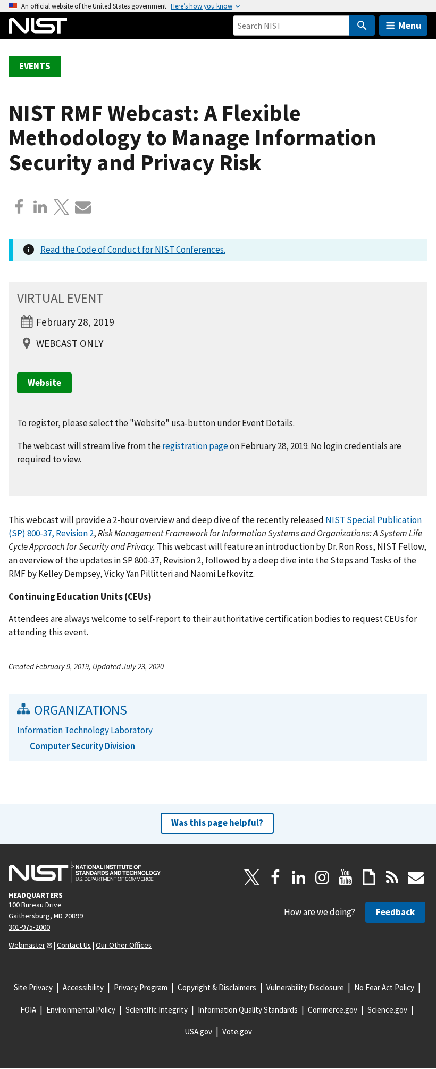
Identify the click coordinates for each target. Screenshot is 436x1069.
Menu (409, 25)
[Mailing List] (415, 877)
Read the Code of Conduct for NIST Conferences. (132, 249)
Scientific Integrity (156, 1010)
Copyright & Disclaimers (217, 987)
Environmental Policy (80, 1010)
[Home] (38, 25)
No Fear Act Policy (384, 987)
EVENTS (35, 66)
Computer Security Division (82, 746)
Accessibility (83, 987)
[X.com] (61, 207)
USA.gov (198, 1031)
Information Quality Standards (248, 1010)
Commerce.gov (332, 1010)
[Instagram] (322, 877)
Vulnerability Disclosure (305, 987)
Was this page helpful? (217, 822)
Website (44, 382)
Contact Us (74, 945)
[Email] (83, 207)
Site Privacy (33, 987)
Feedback (395, 912)
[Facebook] (19, 207)
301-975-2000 (29, 927)
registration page (195, 446)
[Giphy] (369, 877)
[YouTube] (345, 877)
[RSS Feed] (392, 877)
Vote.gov (237, 1031)
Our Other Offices (124, 945)
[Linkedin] (40, 207)
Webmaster (27, 945)
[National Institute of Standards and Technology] (85, 872)
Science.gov (387, 1010)
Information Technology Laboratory (85, 730)
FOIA (28, 1010)
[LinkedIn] (299, 877)
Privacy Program (140, 987)
